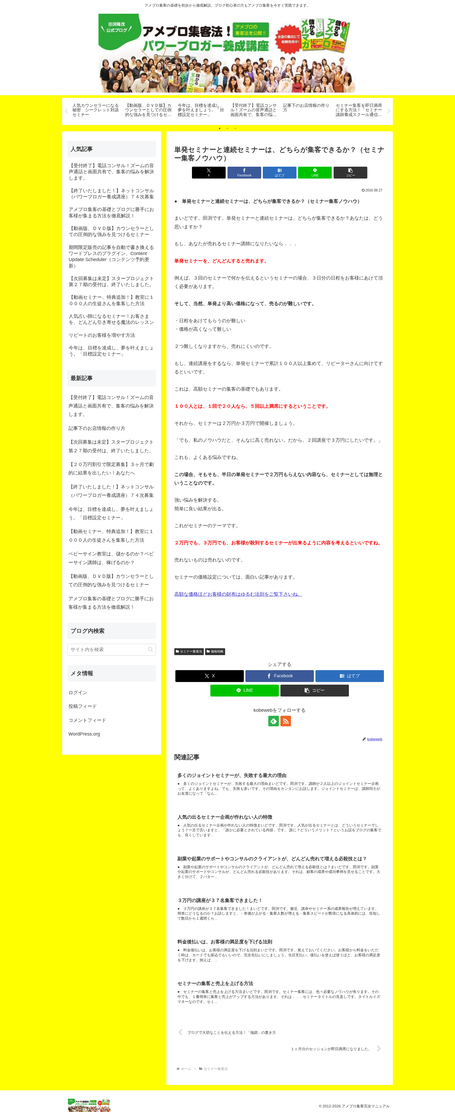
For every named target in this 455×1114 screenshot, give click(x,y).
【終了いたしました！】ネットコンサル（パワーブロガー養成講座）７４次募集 (111, 491)
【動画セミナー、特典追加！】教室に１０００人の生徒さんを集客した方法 (111, 535)
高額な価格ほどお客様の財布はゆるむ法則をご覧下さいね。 (238, 594)
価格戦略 (217, 651)
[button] (350, 173)
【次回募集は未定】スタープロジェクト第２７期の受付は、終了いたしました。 (111, 446)
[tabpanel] (96, 110)
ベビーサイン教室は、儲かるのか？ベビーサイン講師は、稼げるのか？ (111, 558)
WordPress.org (84, 734)
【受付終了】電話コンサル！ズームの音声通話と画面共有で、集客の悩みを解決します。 (111, 406)
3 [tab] (235, 128)
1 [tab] (219, 128)
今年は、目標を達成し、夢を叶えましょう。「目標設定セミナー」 (111, 513)
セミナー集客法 (191, 651)
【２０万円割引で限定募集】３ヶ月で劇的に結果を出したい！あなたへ (111, 469)
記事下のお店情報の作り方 (96, 428)
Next (389, 111)
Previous (66, 111)
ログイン (77, 692)
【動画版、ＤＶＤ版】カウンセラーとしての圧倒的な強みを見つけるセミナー (111, 580)
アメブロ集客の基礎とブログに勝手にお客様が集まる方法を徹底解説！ (111, 603)
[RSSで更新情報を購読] (285, 721)
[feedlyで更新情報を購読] (273, 721)
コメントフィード (87, 720)
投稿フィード (82, 706)
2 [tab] (227, 128)
